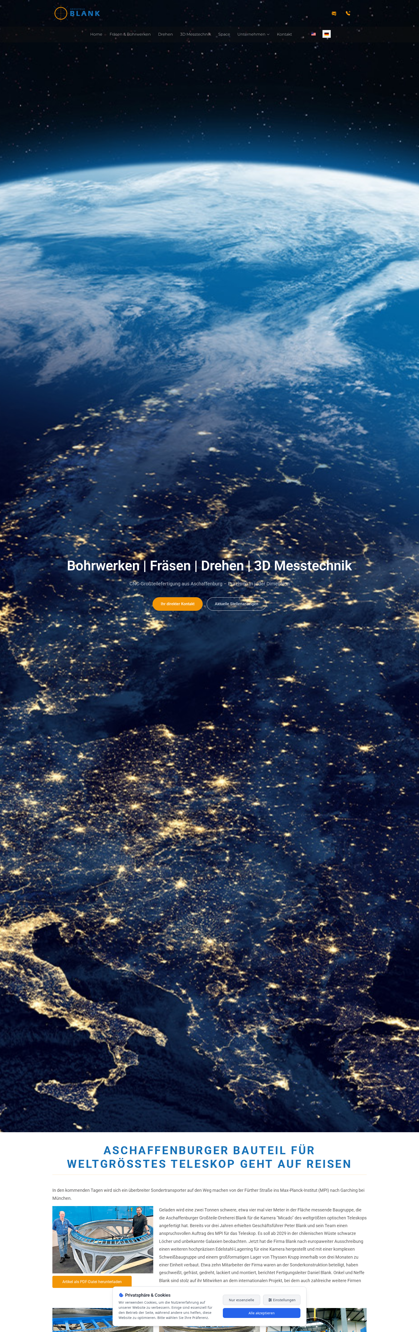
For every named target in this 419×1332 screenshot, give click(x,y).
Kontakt (284, 34)
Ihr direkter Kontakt (177, 604)
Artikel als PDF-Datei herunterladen (92, 1281)
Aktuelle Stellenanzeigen (236, 604)
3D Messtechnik (195, 34)
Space (224, 34)
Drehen (165, 34)
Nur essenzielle (241, 1300)
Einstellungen (284, 1300)
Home (96, 34)
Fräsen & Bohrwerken (130, 34)
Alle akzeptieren (262, 1313)
